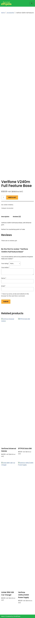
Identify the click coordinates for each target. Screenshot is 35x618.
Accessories (10, 13)
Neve (3, 616)
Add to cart (12, 197)
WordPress (16, 616)
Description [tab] (5, 216)
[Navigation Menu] (32, 3)
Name (3, 278)
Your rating (5, 263)
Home (3, 13)
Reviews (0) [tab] (17, 216)
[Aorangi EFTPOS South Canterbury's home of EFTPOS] (6, 3)
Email (3, 286)
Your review (5, 267)
